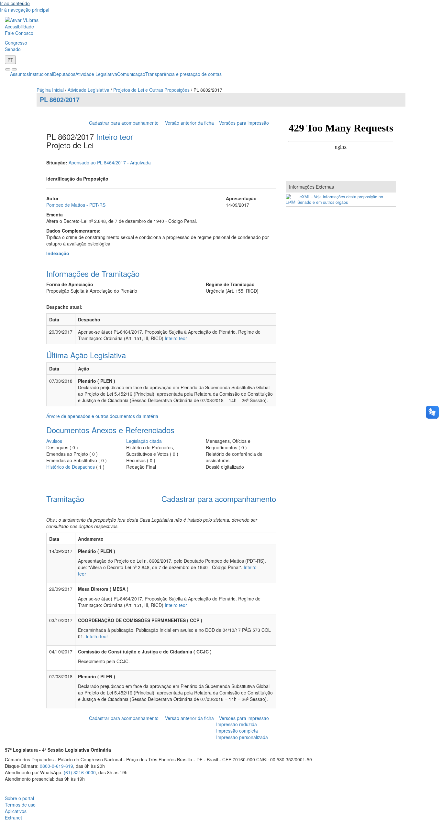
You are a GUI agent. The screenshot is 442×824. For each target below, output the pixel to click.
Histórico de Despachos (70, 467)
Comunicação (131, 74)
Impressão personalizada (242, 737)
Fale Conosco (19, 33)
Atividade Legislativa (96, 74)
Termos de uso (20, 804)
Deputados (64, 74)
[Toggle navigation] (7, 69)
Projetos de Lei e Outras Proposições (151, 90)
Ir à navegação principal (24, 9)
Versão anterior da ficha (189, 123)
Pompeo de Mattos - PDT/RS (75, 205)
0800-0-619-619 (56, 766)
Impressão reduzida (236, 724)
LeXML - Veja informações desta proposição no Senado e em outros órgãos (340, 199)
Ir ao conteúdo (15, 3)
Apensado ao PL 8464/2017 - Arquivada (110, 162)
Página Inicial (50, 90)
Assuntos (19, 74)
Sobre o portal (19, 798)
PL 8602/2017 (60, 99)
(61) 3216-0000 (80, 772)
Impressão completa (237, 730)
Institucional (41, 74)
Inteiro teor (114, 136)
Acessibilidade (19, 26)
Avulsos (54, 441)
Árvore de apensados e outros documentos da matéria (102, 416)
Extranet (13, 817)
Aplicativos (16, 811)
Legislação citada (144, 441)
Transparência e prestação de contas (183, 74)
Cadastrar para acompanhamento (125, 123)
